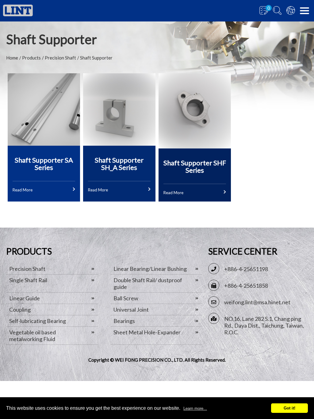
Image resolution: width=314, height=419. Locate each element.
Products (31, 57)
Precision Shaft (60, 57)
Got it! (289, 408)
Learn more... (195, 408)
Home (12, 57)
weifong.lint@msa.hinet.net (257, 302)
